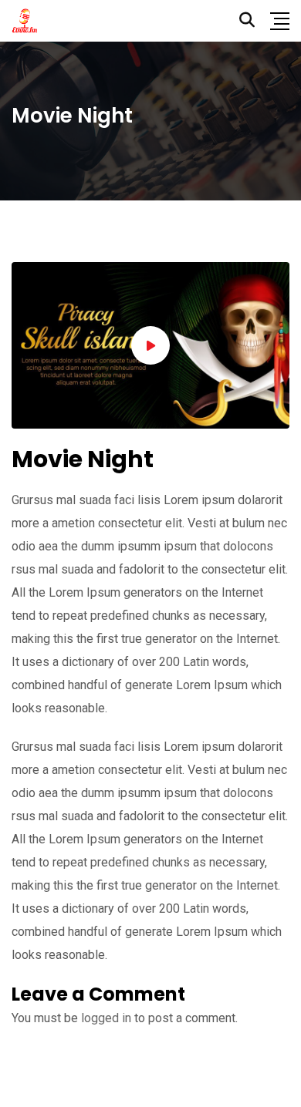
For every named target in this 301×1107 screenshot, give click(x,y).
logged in (106, 1018)
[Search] (247, 20)
